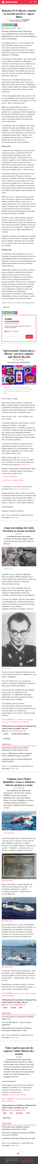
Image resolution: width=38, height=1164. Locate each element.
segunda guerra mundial (20, 734)
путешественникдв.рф (17, 1095)
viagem (13, 1008)
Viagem (18, 1057)
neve (4, 1113)
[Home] (3, 2)
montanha (7, 1118)
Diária (16, 331)
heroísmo (6, 739)
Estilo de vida (18, 360)
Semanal (9, 331)
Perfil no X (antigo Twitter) (14, 480)
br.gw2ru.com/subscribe (20, 489)
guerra (5, 734)
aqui (10, 1160)
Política (6, 307)
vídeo (28, 1113)
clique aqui (15, 517)
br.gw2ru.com (25, 465)
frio (11, 1113)
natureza (19, 1113)
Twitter (22, 28)
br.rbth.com (25, 457)
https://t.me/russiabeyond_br (14, 731)
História (18, 534)
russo (5, 1008)
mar (20, 1008)
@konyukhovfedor (9, 833)
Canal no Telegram (10, 477)
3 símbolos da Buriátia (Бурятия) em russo (18, 1138)
